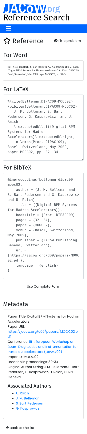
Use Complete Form (43, 286)
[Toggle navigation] (8, 28)
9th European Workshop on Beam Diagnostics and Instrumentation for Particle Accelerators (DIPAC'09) (43, 346)
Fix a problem (69, 40)
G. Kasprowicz (27, 408)
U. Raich (22, 393)
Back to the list (21, 427)
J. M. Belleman (27, 398)
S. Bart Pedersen (29, 403)
